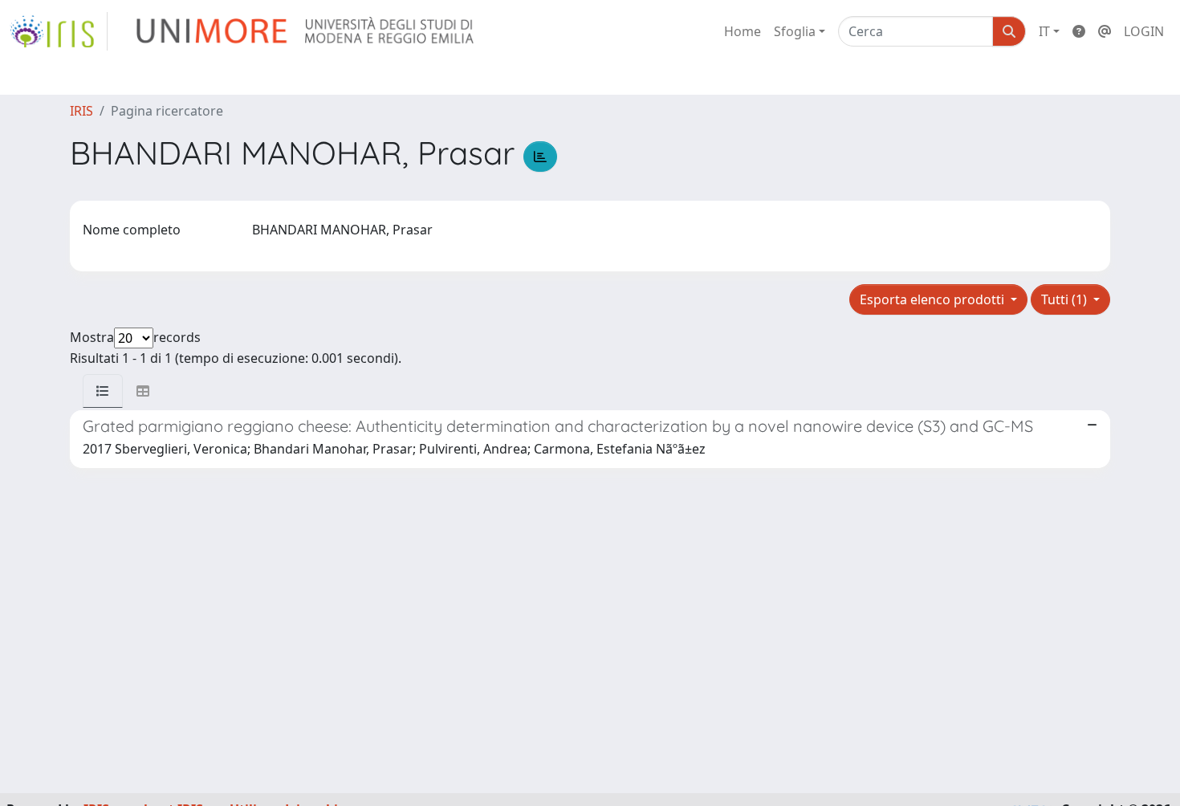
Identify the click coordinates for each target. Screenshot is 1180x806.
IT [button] (1044, 31)
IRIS (81, 111)
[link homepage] (59, 31)
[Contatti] (1104, 31)
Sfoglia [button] (795, 31)
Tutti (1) (1065, 299)
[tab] (103, 391)
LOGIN (1144, 31)
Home (742, 31)
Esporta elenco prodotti (933, 299)
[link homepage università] (306, 31)
